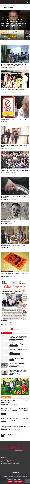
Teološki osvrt (4, 168)
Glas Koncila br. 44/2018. (7, 323)
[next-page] (17, 329)
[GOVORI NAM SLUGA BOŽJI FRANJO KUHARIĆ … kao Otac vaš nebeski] (4, 358)
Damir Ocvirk (4, 223)
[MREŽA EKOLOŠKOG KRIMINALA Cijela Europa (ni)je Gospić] (4, 365)
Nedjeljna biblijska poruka (6, 243)
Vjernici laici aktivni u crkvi (14, 353)
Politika (3, 404)
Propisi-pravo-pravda (5, 194)
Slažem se (10, 481)
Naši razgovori (4, 87)
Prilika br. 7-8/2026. (6, 434)
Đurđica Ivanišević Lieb (6, 122)
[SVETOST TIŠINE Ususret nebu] (15, 211)
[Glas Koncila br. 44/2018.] (15, 300)
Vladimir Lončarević (5, 276)
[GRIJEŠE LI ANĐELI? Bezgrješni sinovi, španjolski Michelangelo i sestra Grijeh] (4, 337)
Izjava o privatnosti (18, 481)
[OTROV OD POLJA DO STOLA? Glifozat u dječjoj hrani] (12, 38)
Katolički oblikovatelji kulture (7, 271)
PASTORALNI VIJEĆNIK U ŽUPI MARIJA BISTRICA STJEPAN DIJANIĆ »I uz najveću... (18, 351)
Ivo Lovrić (7, 404)
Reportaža (3, 61)
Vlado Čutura (4, 67)
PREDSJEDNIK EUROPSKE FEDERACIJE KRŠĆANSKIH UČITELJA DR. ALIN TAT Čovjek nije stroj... (18, 372)
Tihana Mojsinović (10, 429)
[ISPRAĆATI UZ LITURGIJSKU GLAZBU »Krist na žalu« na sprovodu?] (15, 79)
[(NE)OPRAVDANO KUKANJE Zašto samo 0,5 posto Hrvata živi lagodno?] (15, 107)
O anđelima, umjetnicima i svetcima (16, 339)
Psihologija (4, 413)
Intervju (3, 17)
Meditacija (3, 219)
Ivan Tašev (3, 27)
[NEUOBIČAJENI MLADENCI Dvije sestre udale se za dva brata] (15, 135)
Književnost (4, 421)
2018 (8, 5)
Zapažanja (4, 117)
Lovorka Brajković (10, 413)
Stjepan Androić (4, 199)
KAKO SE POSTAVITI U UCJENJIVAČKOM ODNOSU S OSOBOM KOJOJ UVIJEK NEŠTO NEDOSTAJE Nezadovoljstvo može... (14, 410)
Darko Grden (4, 173)
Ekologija (3, 429)
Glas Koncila (4, 92)
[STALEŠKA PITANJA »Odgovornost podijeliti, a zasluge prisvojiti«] (4, 344)
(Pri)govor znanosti (5, 34)
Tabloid (3, 143)
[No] (28, 479)
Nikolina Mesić (10, 421)
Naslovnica (3, 5)
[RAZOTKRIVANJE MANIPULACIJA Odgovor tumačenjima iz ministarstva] (15, 186)
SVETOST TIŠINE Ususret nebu (8, 221)
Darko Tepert (4, 248)
